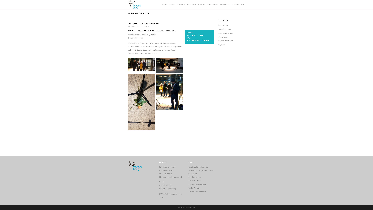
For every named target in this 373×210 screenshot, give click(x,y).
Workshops (222, 37)
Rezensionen (223, 25)
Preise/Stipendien (225, 41)
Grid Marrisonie (168, 31)
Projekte (221, 45)
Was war (145, 26)
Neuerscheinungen (225, 33)
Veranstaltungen (224, 29)
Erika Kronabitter (151, 31)
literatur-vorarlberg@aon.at (170, 177)
